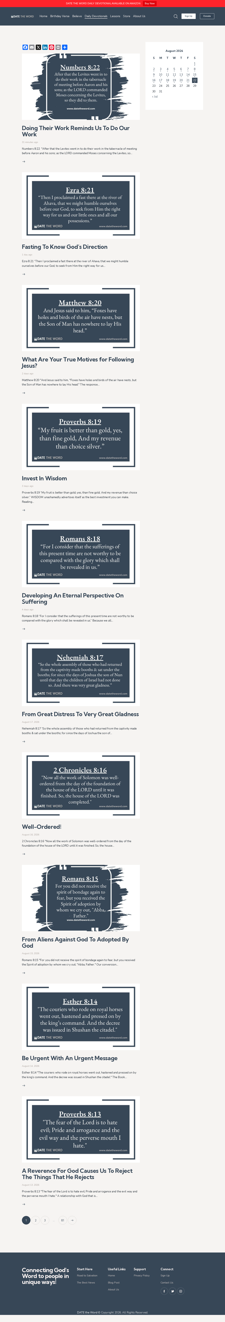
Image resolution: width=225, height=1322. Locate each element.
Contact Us (167, 1282)
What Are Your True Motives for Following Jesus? (78, 362)
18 (167, 80)
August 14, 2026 (30, 1066)
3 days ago (27, 486)
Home (111, 1275)
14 (188, 75)
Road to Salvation (87, 1275)
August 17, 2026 (30, 722)
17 (160, 80)
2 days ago (27, 373)
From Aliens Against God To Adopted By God (75, 942)
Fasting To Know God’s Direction (66, 246)
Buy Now (150, 3)
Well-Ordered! (41, 826)
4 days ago (27, 609)
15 (194, 75)
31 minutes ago (30, 142)
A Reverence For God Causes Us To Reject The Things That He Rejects (77, 1174)
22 (194, 80)
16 (153, 80)
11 (167, 75)
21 (188, 80)
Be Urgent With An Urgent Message (71, 1058)
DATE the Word (87, 1312)
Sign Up (165, 1275)
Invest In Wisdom (45, 478)
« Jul (155, 96)
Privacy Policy (142, 1275)
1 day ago (27, 254)
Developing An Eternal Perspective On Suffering (73, 598)
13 (181, 75)
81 (64, 1219)
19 (174, 80)
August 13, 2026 (30, 1184)
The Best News (86, 1282)
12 (174, 75)
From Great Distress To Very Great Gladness (80, 714)
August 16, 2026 (30, 834)
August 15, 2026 (30, 953)
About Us (113, 1289)
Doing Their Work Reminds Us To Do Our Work (76, 131)
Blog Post (114, 1282)
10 (160, 75)
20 (181, 80)
